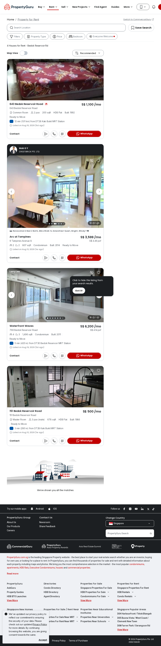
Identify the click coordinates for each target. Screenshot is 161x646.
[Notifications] (154, 7)
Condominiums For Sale (93, 596)
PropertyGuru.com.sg (17, 557)
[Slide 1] (46, 223)
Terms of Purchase (78, 640)
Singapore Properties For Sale (96, 588)
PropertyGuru (14, 583)
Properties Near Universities (95, 617)
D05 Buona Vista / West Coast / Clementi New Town (132, 620)
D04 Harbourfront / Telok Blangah (134, 613)
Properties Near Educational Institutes (96, 611)
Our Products (13, 526)
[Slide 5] (58, 223)
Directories (50, 583)
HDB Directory (51, 592)
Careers (11, 530)
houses (59, 567)
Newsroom (44, 522)
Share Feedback (47, 526)
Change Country (115, 517)
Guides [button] (115, 6)
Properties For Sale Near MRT (59, 617)
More (127, 6)
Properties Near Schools (93, 621)
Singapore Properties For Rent (133, 588)
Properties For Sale (91, 583)
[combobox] (69, 27)
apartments (13, 567)
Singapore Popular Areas (131, 609)
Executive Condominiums (42, 567)
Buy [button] (40, 6)
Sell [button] (63, 6)
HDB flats (24, 567)
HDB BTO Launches (16, 596)
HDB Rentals (123, 592)
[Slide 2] (49, 223)
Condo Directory (52, 588)
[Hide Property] (91, 63)
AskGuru (11, 588)
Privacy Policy (40, 624)
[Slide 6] (61, 223)
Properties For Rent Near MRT (59, 621)
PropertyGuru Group (19, 517)
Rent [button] (51, 6)
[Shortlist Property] (98, 63)
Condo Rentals (124, 596)
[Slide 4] (55, 223)
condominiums (136, 564)
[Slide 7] (63, 223)
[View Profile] (25, 150)
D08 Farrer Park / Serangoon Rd (133, 625)
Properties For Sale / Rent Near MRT (61, 611)
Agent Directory (52, 596)
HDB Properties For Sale (92, 592)
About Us (11, 522)
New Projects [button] (79, 6)
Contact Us (45, 517)
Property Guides (15, 592)
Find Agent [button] (100, 6)
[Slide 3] (52, 223)
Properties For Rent (128, 583)
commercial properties (79, 567)
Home (10, 19)
